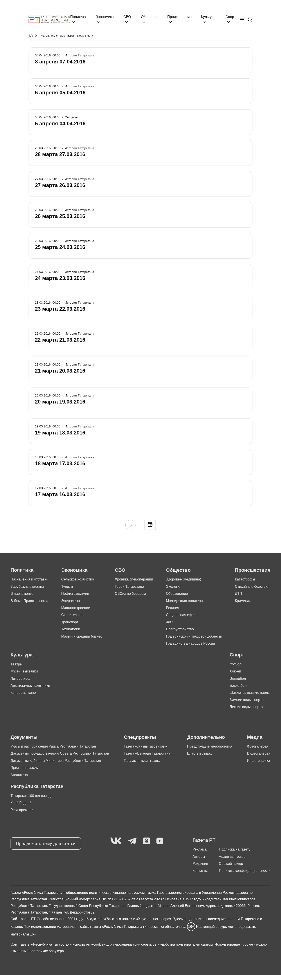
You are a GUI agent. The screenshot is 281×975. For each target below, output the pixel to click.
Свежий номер (231, 863)
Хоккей (235, 671)
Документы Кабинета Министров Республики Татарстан (56, 760)
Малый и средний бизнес (81, 636)
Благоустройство (180, 629)
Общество (149, 17)
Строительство (73, 615)
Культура (208, 17)
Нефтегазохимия (75, 593)
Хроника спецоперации (134, 579)
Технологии (70, 629)
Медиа (254, 737)
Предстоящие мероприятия (209, 746)
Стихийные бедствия (252, 586)
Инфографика (258, 760)
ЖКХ (170, 622)
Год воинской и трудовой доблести (194, 636)
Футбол (235, 664)
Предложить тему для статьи (46, 843)
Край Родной (21, 803)
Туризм (67, 586)
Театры (17, 664)
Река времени (22, 810)
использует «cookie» (89, 944)
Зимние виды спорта (247, 700)
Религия (172, 608)
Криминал (243, 601)
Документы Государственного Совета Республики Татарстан (60, 753)
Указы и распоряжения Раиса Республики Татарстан (53, 746)
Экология (173, 586)
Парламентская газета (142, 760)
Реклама (200, 849)
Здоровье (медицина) (183, 579)
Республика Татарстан (37, 786)
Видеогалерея (258, 753)
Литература (20, 678)
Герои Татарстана (129, 586)
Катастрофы (245, 579)
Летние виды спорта (246, 707)
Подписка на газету (234, 849)
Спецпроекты (140, 737)
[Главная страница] (49, 19)
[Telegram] (132, 841)
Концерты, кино (23, 692)
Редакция (200, 863)
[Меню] (242, 19)
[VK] (116, 841)
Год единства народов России (190, 643)
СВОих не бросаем (130, 593)
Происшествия (179, 17)
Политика (78, 17)
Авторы (199, 856)
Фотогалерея (257, 746)
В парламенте (22, 593)
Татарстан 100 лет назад (30, 796)
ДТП (238, 593)
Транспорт (69, 622)
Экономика (105, 17)
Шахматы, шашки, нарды (250, 692)
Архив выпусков (232, 856)
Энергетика (70, 601)
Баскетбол (238, 685)
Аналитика (19, 775)
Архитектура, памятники (30, 685)
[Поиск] (249, 19)
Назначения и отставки (29, 579)
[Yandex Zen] (159, 841)
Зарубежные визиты (27, 586)
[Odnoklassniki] (146, 841)
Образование (177, 593)
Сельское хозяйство (77, 579)
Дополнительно (206, 737)
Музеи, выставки (24, 671)
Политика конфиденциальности (244, 870)
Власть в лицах (199, 753)
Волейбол (238, 678)
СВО (127, 17)
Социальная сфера (182, 615)
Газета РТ (204, 840)
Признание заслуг (25, 768)
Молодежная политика (184, 601)
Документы (24, 737)
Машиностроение (75, 608)
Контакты (200, 870)
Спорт (230, 17)
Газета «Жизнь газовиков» (145, 746)
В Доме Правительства (29, 601)
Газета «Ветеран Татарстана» (148, 753)
